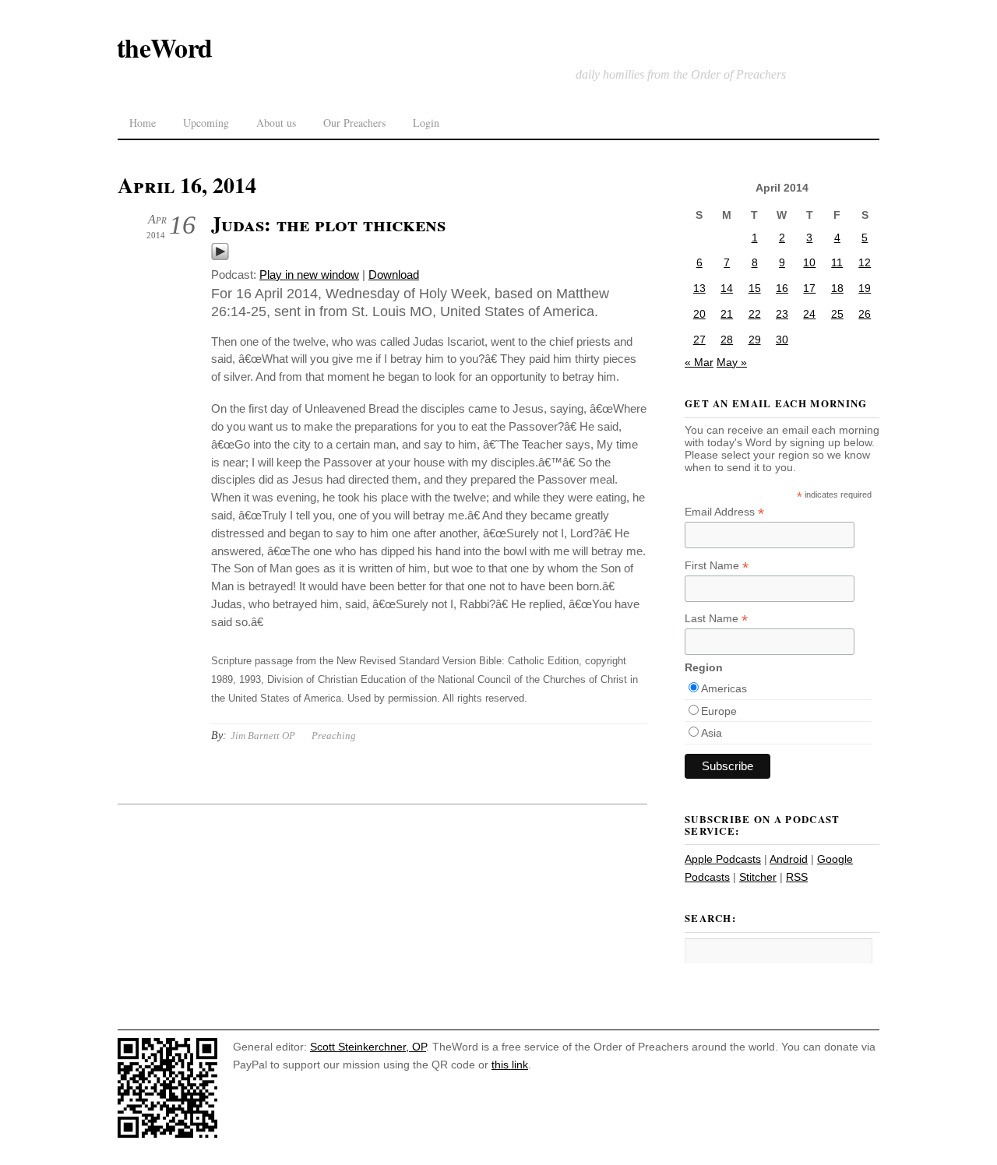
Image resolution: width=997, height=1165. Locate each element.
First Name (717, 565)
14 (726, 288)
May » (732, 362)
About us (276, 122)
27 (699, 339)
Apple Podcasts (723, 859)
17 (809, 288)
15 (755, 288)
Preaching (334, 735)
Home (142, 122)
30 (782, 339)
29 (755, 339)
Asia (711, 733)
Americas (724, 688)
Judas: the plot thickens (328, 223)
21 (726, 314)
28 (726, 339)
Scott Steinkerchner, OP (368, 1046)
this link (509, 1064)
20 (699, 314)
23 (782, 314)
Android (789, 859)
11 (837, 262)
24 (809, 314)
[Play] (220, 256)
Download (393, 274)
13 (699, 288)
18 (837, 288)
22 (755, 314)
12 (864, 262)
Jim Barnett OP (263, 735)
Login (426, 122)
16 (782, 288)
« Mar (699, 362)
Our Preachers (354, 122)
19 (864, 288)
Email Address (724, 512)
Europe (719, 711)
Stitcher (758, 877)
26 (864, 314)
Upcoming (206, 122)
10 (809, 262)
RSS (797, 877)
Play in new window (309, 274)
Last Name (716, 618)
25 (837, 314)
